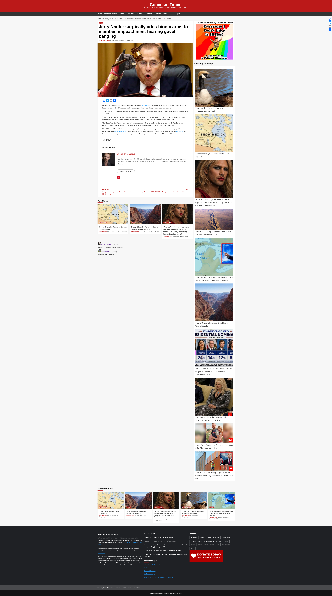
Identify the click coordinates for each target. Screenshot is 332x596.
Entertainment (226, 537)
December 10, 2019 (132, 40)
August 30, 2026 (123, 231)
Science (139, 14)
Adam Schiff (180, 131)
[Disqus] (145, 263)
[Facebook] (330, 19)
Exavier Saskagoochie (113, 231)
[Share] (330, 29)
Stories (212, 544)
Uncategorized (226, 544)
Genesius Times (165, 4)
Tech (218, 544)
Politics (122, 14)
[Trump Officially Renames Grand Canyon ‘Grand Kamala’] (145, 214)
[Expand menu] (143, 14)
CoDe (180, 593)
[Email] (330, 26)
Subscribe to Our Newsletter (152, 565)
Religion (193, 544)
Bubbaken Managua (118, 40)
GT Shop (146, 568)
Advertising (194, 537)
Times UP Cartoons (149, 571)
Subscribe (166, 14)
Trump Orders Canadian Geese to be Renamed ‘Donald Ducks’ (162, 550)
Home (100, 14)
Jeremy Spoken (176, 236)
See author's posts (126, 171)
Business (131, 14)
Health (200, 541)
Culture (149, 14)
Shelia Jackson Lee (120, 131)
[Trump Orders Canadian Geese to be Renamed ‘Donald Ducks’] (194, 500)
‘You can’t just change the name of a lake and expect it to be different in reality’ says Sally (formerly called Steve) (166, 546)
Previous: (123, 192)
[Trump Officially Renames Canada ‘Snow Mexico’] (113, 214)
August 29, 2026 (155, 231)
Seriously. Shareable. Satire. (105, 587)
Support (177, 14)
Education (216, 537)
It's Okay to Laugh (149, 574)
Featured (193, 541)
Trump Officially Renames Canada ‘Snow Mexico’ (158, 537)
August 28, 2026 (186, 516)
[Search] (233, 13)
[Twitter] (330, 23)
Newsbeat (110, 14)
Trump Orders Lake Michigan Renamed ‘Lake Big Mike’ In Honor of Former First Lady (221, 513)
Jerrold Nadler (146, 105)
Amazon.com (101, 553)
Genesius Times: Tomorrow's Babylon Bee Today (158, 577)
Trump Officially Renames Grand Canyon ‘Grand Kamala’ (160, 541)
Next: (169, 191)
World (158, 14)
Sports (206, 544)
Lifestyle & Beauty (209, 541)
